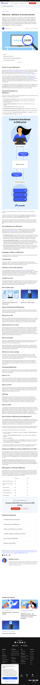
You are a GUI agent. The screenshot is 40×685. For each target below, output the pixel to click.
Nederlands (20, 551)
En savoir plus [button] (25, 508)
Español (30, 550)
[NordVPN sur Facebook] (6, 555)
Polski (26, 551)
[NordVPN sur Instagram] (7, 555)
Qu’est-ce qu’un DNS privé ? (8, 56)
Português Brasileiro (30, 551)
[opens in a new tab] (15, 642)
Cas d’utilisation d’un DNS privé (9, 60)
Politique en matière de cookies (11, 675)
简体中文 (26, 552)
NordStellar (34, 658)
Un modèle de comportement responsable (27, 610)
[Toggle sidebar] (38, 3)
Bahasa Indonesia (5, 551)
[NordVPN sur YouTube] (9, 555)
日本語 (12, 551)
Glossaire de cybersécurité (13, 658)
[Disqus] (20, 581)
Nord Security (34, 651)
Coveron (34, 660)
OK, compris (10, 678)
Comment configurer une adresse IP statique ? (10, 613)
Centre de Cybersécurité (13, 661)
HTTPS (14, 379)
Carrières (6, 653)
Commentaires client (5, 659)
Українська (12, 552)
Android (21, 676)
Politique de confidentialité (25, 654)
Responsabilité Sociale (15, 663)
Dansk (14, 550)
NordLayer (34, 653)
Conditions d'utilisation (25, 658)
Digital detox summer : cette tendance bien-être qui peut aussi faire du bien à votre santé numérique (28, 616)
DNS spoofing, (21, 270)
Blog (3, 11)
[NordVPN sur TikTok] (2, 555)
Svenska (6, 552)
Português (35, 551)
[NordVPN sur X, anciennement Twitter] (4, 555)
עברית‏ (35, 550)
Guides (4, 300)
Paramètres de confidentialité (9, 681)
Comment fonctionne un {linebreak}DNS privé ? (12, 58)
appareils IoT (12, 231)
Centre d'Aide (23, 651)
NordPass (34, 654)
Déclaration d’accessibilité (23, 661)
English (19, 550)
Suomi (33, 550)
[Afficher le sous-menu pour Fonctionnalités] (18, 3)
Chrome (32, 676)
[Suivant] (37, 675)
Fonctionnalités (15, 3)
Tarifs (11, 3)
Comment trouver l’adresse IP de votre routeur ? (9, 303)
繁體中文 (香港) (16, 552)
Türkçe (9, 552)
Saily (34, 662)
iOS (27, 676)
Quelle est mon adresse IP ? (15, 655)
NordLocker (34, 656)
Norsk (23, 551)
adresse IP (32, 78)
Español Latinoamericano (25, 550)
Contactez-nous (23, 663)
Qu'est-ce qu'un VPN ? (15, 651)
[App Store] (15, 645)
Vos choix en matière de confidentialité (25, 656)
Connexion (7, 11)
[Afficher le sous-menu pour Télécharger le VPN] (26, 3)
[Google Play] (24, 645)
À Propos (3, 651)
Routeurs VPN (4, 657)
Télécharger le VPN (23, 3)
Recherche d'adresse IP (15, 653)
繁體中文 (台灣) (22, 552)
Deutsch (16, 550)
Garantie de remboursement (4, 655)
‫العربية (11, 550)
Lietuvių (17, 551)
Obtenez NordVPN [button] (32, 3)
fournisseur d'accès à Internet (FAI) (14, 71)
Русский (3, 552)
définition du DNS (31, 75)
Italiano (9, 551)
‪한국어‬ (14, 551)
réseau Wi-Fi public (25, 73)
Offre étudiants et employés (5, 662)
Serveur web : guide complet (27, 302)
